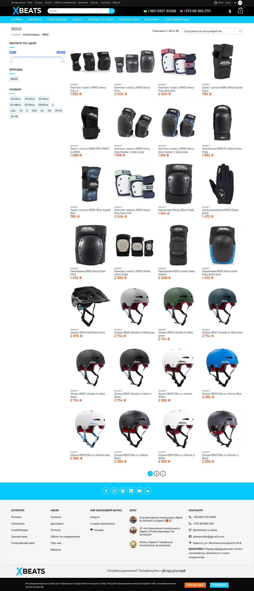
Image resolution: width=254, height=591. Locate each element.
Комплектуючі (129, 19)
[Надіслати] (112, 11)
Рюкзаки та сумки (100, 19)
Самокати (34, 19)
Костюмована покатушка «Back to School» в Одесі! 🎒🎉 (160, 519)
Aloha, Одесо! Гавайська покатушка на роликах (156, 544)
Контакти (105, 2)
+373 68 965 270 (197, 11)
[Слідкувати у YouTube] (139, 491)
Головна (15, 34)
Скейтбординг (57, 19)
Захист (78, 19)
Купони (38, 2)
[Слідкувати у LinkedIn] (131, 491)
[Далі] (163, 473)
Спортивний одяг (177, 19)
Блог (30, 2)
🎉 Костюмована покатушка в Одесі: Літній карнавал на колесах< (159, 531)
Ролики (16, 19)
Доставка (83, 2)
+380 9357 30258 (162, 11)
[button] (230, 11)
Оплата (48, 2)
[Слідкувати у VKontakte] (148, 491)
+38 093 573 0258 (173, 570)
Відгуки (116, 2)
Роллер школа (18, 2)
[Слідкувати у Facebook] (106, 491)
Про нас (94, 2)
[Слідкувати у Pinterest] (123, 491)
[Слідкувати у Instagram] (114, 491)
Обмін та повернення (65, 2)
